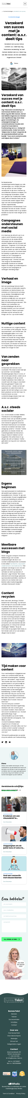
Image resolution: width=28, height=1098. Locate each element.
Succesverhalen (14, 1019)
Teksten (14, 1017)
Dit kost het (14, 1041)
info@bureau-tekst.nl (15, 1058)
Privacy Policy (20, 1093)
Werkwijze (14, 1038)
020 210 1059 (15, 1056)
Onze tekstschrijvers (14, 1036)
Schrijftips (14, 1022)
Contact (14, 1025)
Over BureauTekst (14, 1033)
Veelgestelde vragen (14, 1044)
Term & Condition (8, 1093)
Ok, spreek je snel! (10, 939)
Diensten (14, 1014)
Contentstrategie (14, 17)
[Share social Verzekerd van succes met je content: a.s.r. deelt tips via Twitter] (2, 742)
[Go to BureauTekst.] (1, 11)
